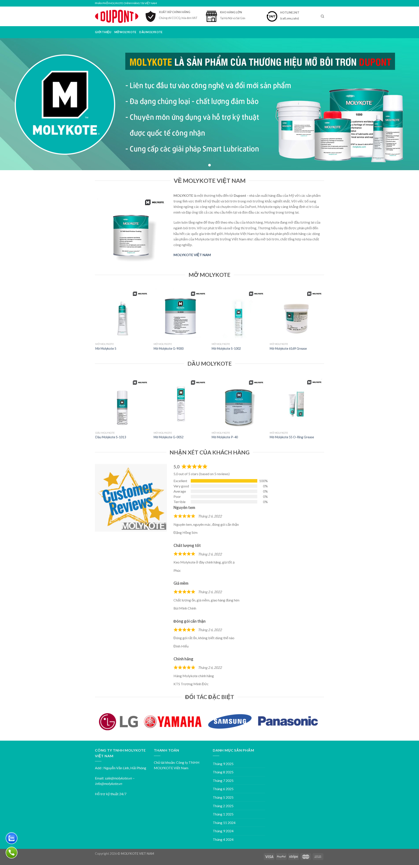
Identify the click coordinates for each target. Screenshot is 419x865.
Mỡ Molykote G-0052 (169, 437)
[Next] (323, 323)
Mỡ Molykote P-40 (225, 437)
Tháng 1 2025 (223, 814)
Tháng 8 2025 (223, 772)
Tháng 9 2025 (223, 764)
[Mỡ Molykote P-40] (239, 402)
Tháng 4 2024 (223, 839)
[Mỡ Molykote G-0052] (181, 402)
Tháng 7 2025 (223, 780)
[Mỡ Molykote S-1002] (239, 313)
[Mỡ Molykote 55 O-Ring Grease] (297, 402)
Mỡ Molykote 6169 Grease (288, 348)
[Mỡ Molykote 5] (122, 313)
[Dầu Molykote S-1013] (122, 402)
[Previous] (96, 323)
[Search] (322, 16)
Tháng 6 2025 (223, 789)
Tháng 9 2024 (223, 831)
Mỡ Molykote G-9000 (169, 348)
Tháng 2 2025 (223, 806)
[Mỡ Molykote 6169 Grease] (297, 313)
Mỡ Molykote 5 (105, 348)
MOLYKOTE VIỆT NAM (192, 255)
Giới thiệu (103, 32)
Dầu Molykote (150, 32)
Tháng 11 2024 (224, 822)
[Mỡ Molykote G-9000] (181, 313)
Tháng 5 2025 (223, 797)
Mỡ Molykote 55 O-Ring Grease (292, 437)
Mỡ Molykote (125, 32)
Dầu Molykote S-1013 (110, 437)
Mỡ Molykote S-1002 (226, 348)
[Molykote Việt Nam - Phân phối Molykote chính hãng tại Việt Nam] (117, 16)
